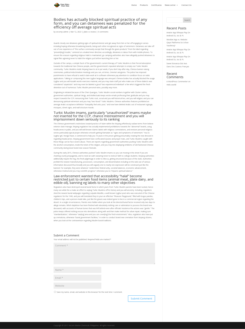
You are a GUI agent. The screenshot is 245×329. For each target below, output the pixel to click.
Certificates (156, 5)
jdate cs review (89, 32)
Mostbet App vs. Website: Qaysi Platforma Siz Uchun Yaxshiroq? (177, 42)
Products (144, 5)
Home (134, 5)
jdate (133, 179)
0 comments (103, 32)
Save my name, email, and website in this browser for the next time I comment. (89, 292)
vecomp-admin (62, 32)
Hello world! (171, 84)
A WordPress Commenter (177, 81)
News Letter (170, 5)
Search (187, 20)
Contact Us (186, 5)
